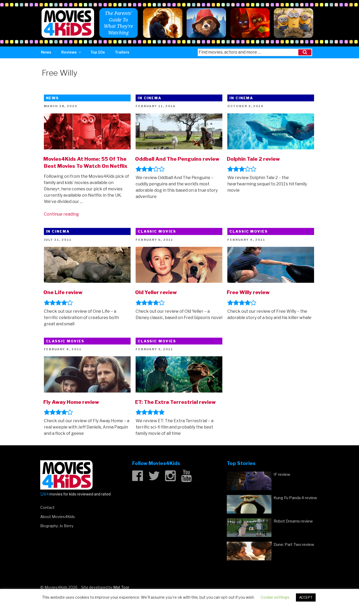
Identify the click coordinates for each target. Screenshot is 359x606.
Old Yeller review (156, 292)
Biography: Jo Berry (56, 526)
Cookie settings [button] (275, 597)
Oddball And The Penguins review (177, 159)
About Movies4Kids (57, 516)
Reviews (69, 52)
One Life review (63, 292)
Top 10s (97, 52)
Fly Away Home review (71, 402)
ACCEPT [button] (305, 597)
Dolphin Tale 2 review (253, 159)
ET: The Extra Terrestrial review (175, 402)
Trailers (122, 52)
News (46, 52)
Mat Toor (121, 587)
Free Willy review (248, 292)
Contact (47, 507)
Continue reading (61, 214)
